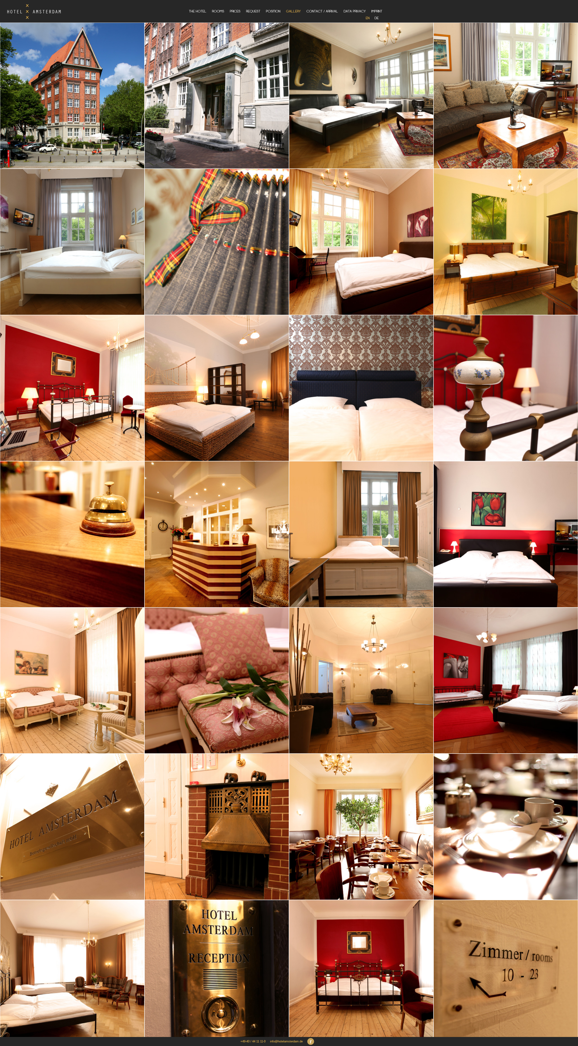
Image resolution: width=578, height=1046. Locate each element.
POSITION (273, 11)
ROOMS (218, 11)
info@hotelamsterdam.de (286, 1041)
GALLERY (293, 11)
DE (377, 18)
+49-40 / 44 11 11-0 (253, 1041)
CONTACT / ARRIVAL (322, 11)
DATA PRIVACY (355, 11)
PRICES (235, 11)
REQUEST (253, 11)
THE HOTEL (197, 11)
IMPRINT (376, 11)
